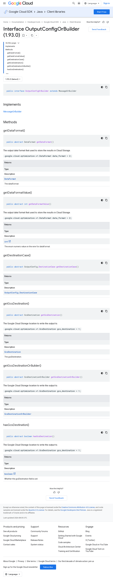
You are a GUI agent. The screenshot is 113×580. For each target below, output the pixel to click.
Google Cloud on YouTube (97, 544)
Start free (101, 12)
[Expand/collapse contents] (18, 43)
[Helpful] (103, 22)
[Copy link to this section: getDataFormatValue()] (34, 193)
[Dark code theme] (102, 87)
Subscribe (48, 567)
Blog (87, 531)
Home (5, 22)
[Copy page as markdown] (32, 35)
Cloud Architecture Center (69, 547)
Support (34, 536)
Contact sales (9, 544)
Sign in (106, 3)
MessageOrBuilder (12, 111)
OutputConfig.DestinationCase (20, 292)
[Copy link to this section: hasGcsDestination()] (32, 425)
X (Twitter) (90, 540)
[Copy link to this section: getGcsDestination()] (32, 304)
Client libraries (56, 12)
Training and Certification (69, 551)
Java (40, 12)
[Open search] (73, 3)
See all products (10, 531)
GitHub (61, 531)
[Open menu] (4, 3)
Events (89, 536)
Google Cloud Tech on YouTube (95, 550)
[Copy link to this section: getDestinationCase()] (33, 255)
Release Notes (37, 540)
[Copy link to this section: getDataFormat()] (27, 130)
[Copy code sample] (106, 87)
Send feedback (99, 29)
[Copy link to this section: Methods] (20, 122)
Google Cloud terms (47, 561)
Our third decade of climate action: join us (76, 561)
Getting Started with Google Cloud (70, 537)
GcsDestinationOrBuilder (17, 414)
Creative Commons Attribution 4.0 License (78, 507)
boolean (8, 474)
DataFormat (10, 179)
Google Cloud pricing (12, 536)
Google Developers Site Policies (73, 510)
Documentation (18, 22)
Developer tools (34, 22)
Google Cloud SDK (20, 12)
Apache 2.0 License (36, 510)
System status (37, 544)
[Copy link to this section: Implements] (23, 104)
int (6, 241)
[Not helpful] (108, 22)
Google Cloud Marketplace (14, 540)
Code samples (64, 542)
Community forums (39, 531)
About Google (9, 561)
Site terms (31, 561)
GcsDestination (12, 352)
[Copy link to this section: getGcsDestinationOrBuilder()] (44, 366)
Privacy (21, 561)
